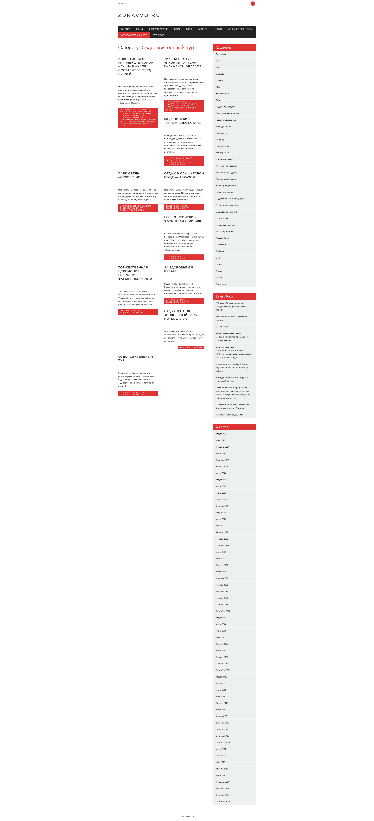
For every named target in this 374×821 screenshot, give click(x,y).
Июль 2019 (221, 683)
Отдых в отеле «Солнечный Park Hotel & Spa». (180, 314)
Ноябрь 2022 (222, 499)
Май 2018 (220, 762)
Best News (158, 35)
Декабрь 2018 (222, 723)
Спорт (219, 264)
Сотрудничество (158, 29)
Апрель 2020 (222, 644)
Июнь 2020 (221, 631)
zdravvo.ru (139, 15)
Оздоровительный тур (134, 35)
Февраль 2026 (223, 447)
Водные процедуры (225, 107)
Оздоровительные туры (132, 115)
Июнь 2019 (221, 690)
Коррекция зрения (224, 159)
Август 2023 (221, 480)
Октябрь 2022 (222, 506)
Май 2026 (220, 440)
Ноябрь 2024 (222, 466)
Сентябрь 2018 (223, 742)
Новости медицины (225, 192)
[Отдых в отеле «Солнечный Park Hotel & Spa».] (184, 325)
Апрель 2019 (222, 703)
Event (218, 61)
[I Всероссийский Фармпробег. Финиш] (184, 227)
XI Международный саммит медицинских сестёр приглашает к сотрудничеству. (232, 336)
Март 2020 (221, 650)
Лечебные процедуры (240, 29)
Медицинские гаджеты (226, 172)
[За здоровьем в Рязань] (184, 277)
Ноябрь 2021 (222, 539)
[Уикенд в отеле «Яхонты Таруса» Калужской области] (184, 73)
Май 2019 (220, 696)
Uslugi (139, 29)
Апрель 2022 (222, 532)
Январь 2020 (222, 657)
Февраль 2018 (223, 782)
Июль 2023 (221, 486)
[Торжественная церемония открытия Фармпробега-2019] (138, 285)
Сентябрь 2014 (223, 801)
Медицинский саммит (226, 179)
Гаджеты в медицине (226, 120)
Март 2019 (221, 709)
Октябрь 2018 (222, 736)
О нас (177, 29)
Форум (219, 271)
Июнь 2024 (221, 473)
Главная (125, 29)
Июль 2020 (221, 624)
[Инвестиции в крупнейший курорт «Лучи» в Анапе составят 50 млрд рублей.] (138, 80)
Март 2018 (221, 775)
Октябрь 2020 (222, 604)
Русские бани (148, 121)
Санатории (125, 123)
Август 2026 (221, 434)
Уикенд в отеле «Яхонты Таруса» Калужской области (182, 62)
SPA (149, 109)
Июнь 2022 (221, 519)
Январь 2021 (222, 585)
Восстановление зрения (227, 113)
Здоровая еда (144, 111)
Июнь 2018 (221, 755)
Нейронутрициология (226, 185)
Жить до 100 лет (128, 111)
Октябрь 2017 (222, 795)
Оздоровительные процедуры (135, 113)
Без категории (222, 93)
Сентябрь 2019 (223, 670)
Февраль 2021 (223, 578)
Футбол (219, 277)
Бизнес (219, 100)
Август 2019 (221, 677)
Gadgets (202, 29)
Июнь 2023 (221, 493)
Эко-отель (221, 284)
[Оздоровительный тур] (138, 367)
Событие (136, 123)
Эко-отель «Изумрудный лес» (230, 415)
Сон (144, 123)
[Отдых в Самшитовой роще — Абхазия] (184, 183)
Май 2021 (220, 558)
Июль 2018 (221, 749)
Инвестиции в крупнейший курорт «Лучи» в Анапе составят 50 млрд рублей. (136, 66)
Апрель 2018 (222, 769)
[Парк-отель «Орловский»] (138, 183)
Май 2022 (220, 526)
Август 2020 (221, 617)
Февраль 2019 (223, 716)
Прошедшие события (144, 119)
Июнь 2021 (221, 552)
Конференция (222, 153)
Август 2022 (221, 512)
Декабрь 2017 (222, 788)
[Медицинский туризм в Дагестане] (184, 129)
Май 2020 (220, 637)
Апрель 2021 (222, 565)
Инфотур (181, 256)
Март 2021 (221, 571)
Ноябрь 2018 (222, 729)
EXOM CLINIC (222, 327)
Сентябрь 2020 (223, 611)
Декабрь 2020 (222, 591)
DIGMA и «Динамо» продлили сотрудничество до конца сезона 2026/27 (231, 306)
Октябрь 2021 (222, 545)
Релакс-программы (130, 121)
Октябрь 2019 (222, 663)
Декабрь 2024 (222, 460)
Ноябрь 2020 (222, 598)
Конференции (222, 146)
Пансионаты (126, 119)
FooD (189, 29)
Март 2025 (221, 453)
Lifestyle (217, 29)
